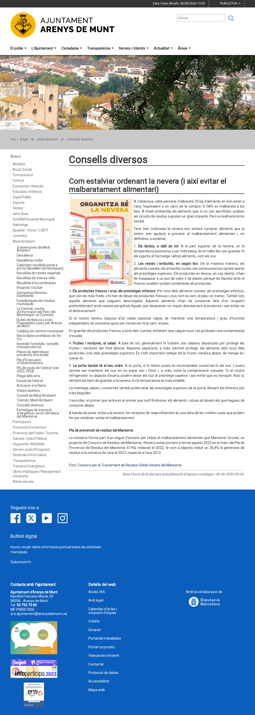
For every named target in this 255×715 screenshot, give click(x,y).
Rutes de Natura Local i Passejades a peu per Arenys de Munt (39, 323)
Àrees (183, 48)
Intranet (94, 630)
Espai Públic (22, 197)
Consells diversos (80, 139)
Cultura (18, 180)
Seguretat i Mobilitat (29, 444)
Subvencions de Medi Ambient (33, 249)
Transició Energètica (29, 466)
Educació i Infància (27, 192)
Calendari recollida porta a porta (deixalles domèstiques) (40, 266)
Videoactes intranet (103, 656)
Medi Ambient (48, 139)
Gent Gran (20, 214)
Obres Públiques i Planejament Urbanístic (37, 474)
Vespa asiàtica (28, 390)
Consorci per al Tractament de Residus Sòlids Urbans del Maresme (129, 465)
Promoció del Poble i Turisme (35, 433)
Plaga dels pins (28, 376)
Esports (19, 203)
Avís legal (95, 600)
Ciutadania (70, 48)
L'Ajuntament (42, 48)
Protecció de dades (103, 673)
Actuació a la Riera (31, 385)
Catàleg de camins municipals (40, 331)
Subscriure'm (20, 562)
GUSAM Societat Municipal (34, 219)
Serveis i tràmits (132, 48)
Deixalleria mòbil (29, 260)
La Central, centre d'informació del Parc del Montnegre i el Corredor (36, 312)
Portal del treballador (104, 638)
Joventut (20, 236)
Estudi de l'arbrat (30, 381)
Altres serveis (23, 482)
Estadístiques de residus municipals (36, 302)
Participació (22, 422)
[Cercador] (229, 18)
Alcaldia (19, 164)
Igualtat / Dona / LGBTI (30, 230)
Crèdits (94, 621)
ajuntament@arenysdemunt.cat (42, 614)
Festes (18, 208)
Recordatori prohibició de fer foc (39, 337)
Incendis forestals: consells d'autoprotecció (38, 345)
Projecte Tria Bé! (29, 288)
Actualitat (161, 48)
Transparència (98, 48)
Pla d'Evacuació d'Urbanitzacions (30, 361)
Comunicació (23, 175)
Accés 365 (96, 592)
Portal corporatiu (101, 647)
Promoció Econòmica (29, 427)
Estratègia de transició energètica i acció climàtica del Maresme (38, 413)
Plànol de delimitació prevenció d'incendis (33, 353)
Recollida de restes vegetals (39, 273)
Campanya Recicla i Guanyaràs (32, 294)
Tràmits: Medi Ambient (35, 400)
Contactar (96, 664)
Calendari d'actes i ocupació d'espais (102, 611)
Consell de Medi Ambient (36, 395)
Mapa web (96, 690)
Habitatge (20, 225)
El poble (16, 48)
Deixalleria (25, 255)
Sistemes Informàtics (30, 455)
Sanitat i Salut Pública (30, 438)
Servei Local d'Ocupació (31, 449)
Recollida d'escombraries (36, 283)
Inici (13, 139)
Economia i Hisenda (28, 186)
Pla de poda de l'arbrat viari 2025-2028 (38, 369)
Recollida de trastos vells (36, 278)
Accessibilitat (98, 681)
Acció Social (22, 169)
